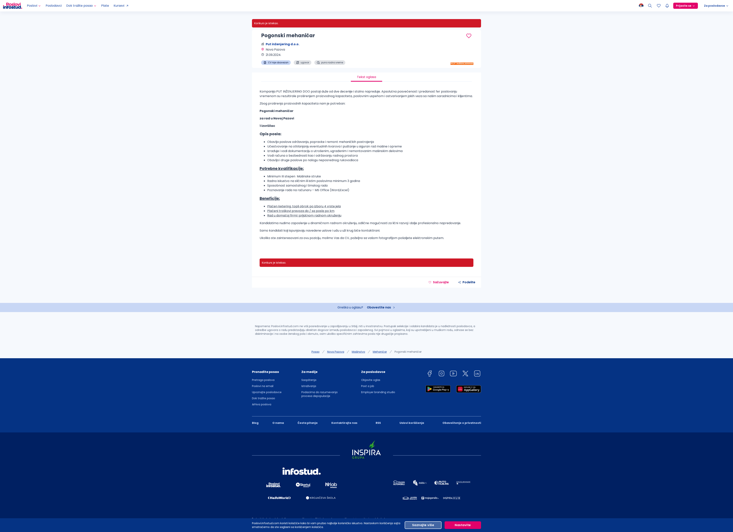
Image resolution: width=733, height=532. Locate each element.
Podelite (469, 282)
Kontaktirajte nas (344, 423)
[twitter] (465, 374)
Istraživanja (308, 386)
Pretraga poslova (263, 380)
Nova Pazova (335, 352)
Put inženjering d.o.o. (282, 44)
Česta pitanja (307, 423)
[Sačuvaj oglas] (469, 36)
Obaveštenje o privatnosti (461, 423)
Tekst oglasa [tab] (366, 77)
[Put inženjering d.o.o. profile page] (461, 55)
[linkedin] (477, 374)
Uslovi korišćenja (412, 423)
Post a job (367, 386)
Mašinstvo (358, 352)
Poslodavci (54, 5)
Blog (255, 423)
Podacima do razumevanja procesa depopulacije (319, 394)
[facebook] (429, 374)
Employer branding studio (378, 392)
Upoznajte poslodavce (267, 392)
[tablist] (366, 77)
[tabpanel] (366, 166)
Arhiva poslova (261, 404)
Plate (105, 5)
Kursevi (119, 5)
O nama (278, 423)
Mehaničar (380, 352)
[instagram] (441, 374)
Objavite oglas (370, 380)
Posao (316, 352)
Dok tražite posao (263, 398)
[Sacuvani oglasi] (659, 5)
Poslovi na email (262, 386)
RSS (378, 423)
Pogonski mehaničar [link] (408, 352)
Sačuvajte (441, 282)
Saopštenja (308, 380)
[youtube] (453, 374)
